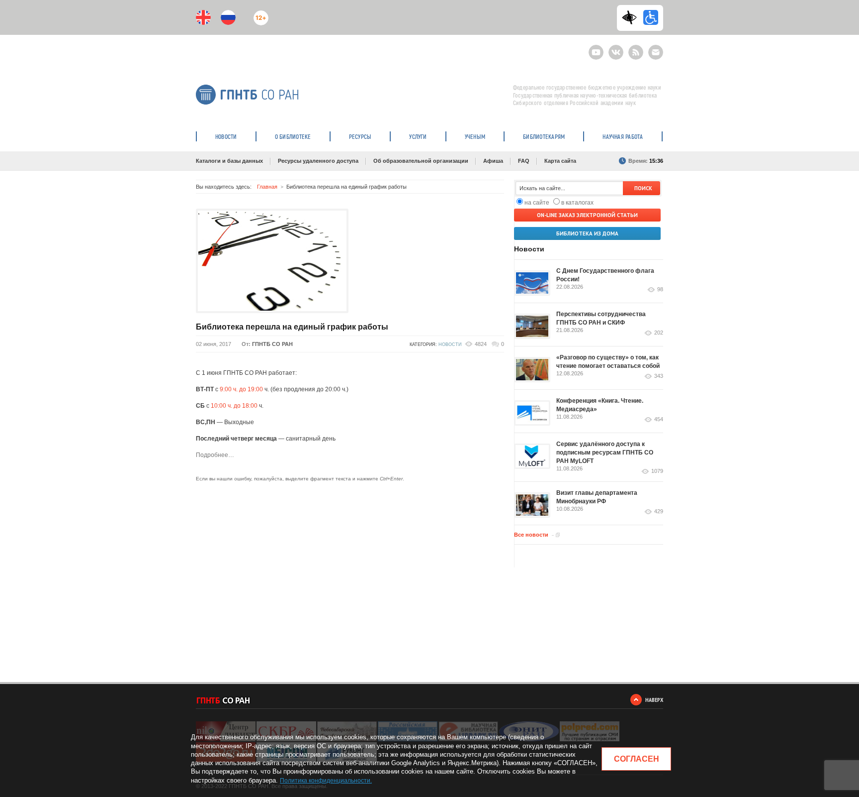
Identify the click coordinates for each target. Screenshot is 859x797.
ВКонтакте (615, 48)
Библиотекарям (544, 136)
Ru (228, 17)
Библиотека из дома (587, 233)
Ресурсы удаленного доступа (318, 161)
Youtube (596, 48)
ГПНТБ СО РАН (272, 344)
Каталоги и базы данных (229, 161)
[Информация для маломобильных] (650, 17)
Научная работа (622, 136)
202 (658, 333)
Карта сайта (560, 161)
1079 (657, 471)
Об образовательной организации (420, 161)
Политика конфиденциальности (325, 780)
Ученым (475, 136)
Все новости (531, 535)
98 (660, 289)
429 (658, 511)
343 (658, 376)
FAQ (523, 161)
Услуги (418, 136)
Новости (226, 136)
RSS (634, 48)
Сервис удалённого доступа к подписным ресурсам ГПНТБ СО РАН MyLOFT (604, 452)
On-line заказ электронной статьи (587, 215)
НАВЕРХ (654, 699)
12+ (259, 13)
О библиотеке (293, 136)
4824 (481, 344)
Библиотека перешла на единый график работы (292, 327)
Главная (267, 187)
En (203, 17)
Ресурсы (360, 136)
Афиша (493, 161)
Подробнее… (215, 455)
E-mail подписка (655, 52)
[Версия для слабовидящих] (632, 17)
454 (658, 419)
